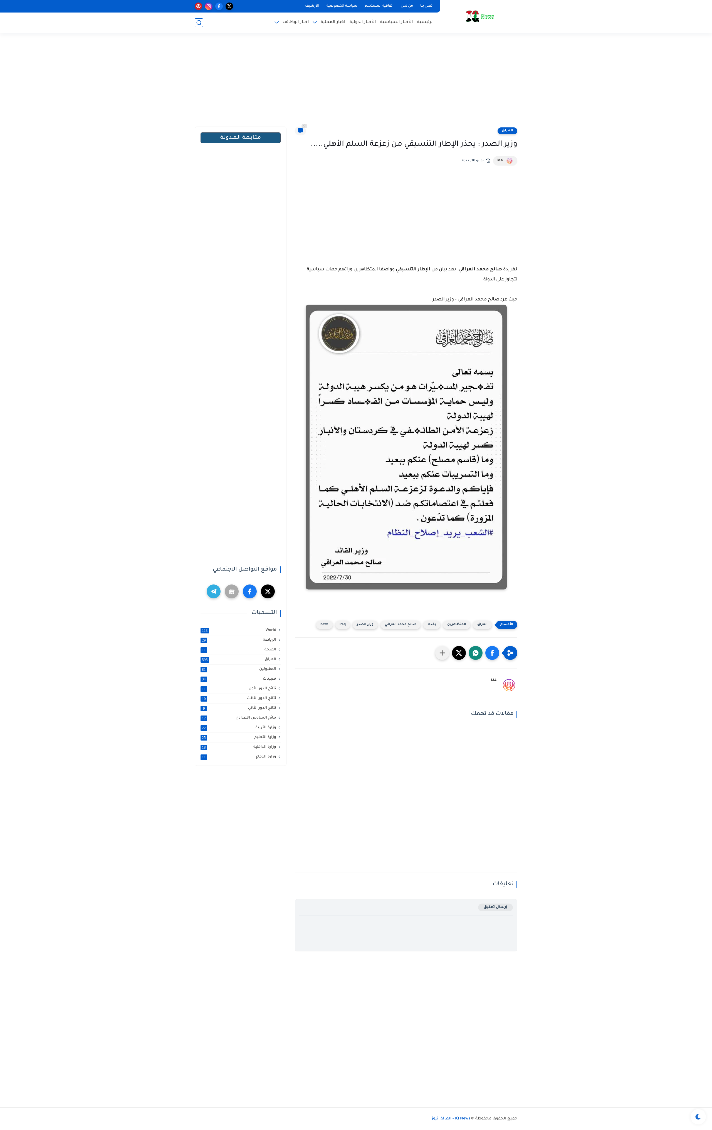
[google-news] (232, 591)
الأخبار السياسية (396, 22)
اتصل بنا (427, 6)
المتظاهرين (456, 624)
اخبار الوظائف (296, 22)
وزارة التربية (239, 728)
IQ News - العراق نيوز (451, 1119)
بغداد (431, 624)
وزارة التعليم (239, 737)
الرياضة (239, 640)
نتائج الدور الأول (239, 689)
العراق (507, 131)
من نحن (407, 6)
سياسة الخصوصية (342, 6)
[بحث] (199, 22)
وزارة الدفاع (239, 757)
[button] (492, 653)
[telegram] (214, 591)
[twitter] (229, 6)
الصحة (239, 650)
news (324, 624)
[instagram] (208, 6)
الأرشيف (312, 6)
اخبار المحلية (333, 22)
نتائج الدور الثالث (239, 698)
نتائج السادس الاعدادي (239, 718)
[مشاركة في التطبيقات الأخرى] (442, 653)
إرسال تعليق (495, 907)
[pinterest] (198, 6)
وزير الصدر (365, 624)
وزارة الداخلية (239, 747)
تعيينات (239, 679)
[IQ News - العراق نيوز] (479, 16)
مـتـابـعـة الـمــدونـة (240, 138)
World (239, 630)
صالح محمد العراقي (400, 624)
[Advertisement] (356, 83)
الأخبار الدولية (363, 22)
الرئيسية (425, 22)
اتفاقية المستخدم (379, 6)
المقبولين (239, 669)
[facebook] (219, 6)
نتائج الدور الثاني (239, 708)
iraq (343, 624)
